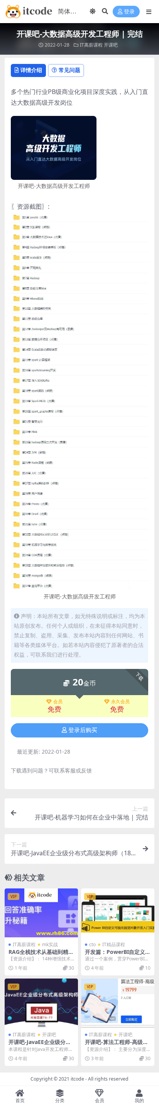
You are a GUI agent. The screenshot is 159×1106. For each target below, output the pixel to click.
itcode (77, 1079)
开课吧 (111, 45)
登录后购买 (82, 730)
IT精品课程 (113, 944)
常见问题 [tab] (69, 70)
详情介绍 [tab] (31, 70)
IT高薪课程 (91, 45)
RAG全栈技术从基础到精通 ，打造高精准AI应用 (41, 955)
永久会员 (120, 701)
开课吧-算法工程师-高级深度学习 (116, 1045)
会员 (58, 701)
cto (92, 944)
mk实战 (50, 944)
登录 (129, 12)
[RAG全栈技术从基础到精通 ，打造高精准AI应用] (41, 912)
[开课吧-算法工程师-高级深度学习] (117, 1003)
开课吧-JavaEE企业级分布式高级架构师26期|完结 (39, 1045)
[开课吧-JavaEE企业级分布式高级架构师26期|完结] (41, 1003)
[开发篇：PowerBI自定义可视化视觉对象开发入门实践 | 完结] (117, 912)
